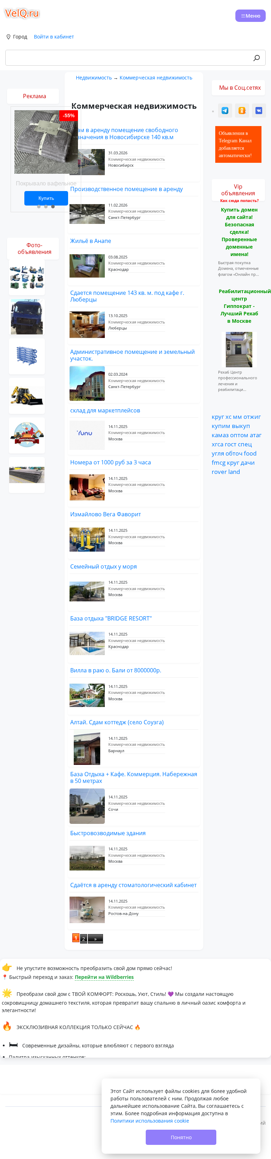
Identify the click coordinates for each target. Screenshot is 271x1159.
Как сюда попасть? (239, 200)
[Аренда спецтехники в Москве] (27, 395)
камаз (220, 434)
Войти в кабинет (54, 36)
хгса (217, 444)
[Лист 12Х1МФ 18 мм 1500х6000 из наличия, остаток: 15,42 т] (27, 474)
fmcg (218, 462)
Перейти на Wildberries (104, 977)
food (250, 453)
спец (245, 444)
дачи (248, 462)
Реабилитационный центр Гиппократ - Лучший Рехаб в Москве (245, 306)
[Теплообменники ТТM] (27, 355)
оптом (239, 434)
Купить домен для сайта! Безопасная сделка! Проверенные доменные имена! (239, 231)
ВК (259, 111)
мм (237, 416)
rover (219, 471)
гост (230, 444)
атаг (255, 434)
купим (221, 425)
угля (218, 453)
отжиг (252, 416)
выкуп (241, 425)
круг (218, 416)
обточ (233, 453)
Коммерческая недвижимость (156, 77)
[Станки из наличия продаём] (27, 276)
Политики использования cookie (149, 1120)
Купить (46, 198)
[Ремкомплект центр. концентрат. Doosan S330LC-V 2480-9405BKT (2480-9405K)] (27, 435)
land (234, 471)
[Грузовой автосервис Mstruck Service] (27, 316)
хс (228, 416)
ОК (242, 111)
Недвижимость (94, 77)
